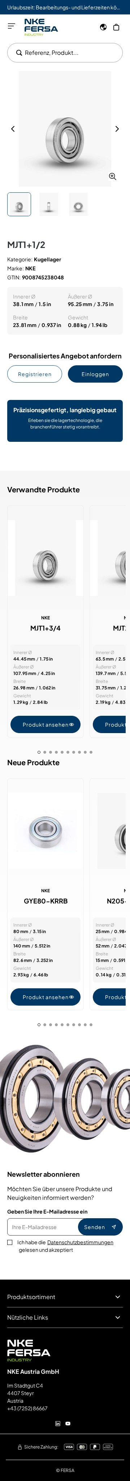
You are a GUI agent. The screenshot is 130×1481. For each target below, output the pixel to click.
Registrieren (35, 374)
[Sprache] (103, 27)
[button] (65, 129)
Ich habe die (65, 1246)
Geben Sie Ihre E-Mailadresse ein (47, 1211)
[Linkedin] (58, 1423)
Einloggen (95, 374)
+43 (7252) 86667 (27, 1408)
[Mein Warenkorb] (116, 27)
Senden (94, 1227)
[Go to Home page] (41, 27)
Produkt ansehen (46, 724)
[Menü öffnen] (11, 26)
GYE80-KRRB (46, 901)
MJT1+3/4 (45, 628)
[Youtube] (68, 1423)
